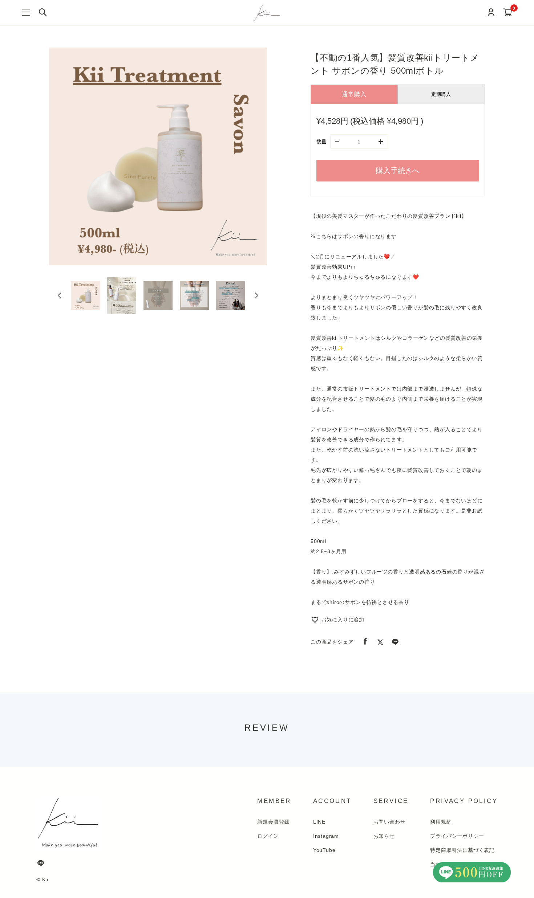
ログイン (268, 836)
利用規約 (441, 822)
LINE (319, 822)
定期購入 (441, 94)
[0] (507, 13)
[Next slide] (256, 295)
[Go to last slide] (60, 295)
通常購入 (354, 94)
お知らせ (384, 836)
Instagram (326, 836)
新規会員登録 (273, 822)
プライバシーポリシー (457, 836)
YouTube (324, 850)
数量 (321, 141)
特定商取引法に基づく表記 (462, 850)
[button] (85, 295)
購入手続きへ (398, 171)
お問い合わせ (389, 822)
